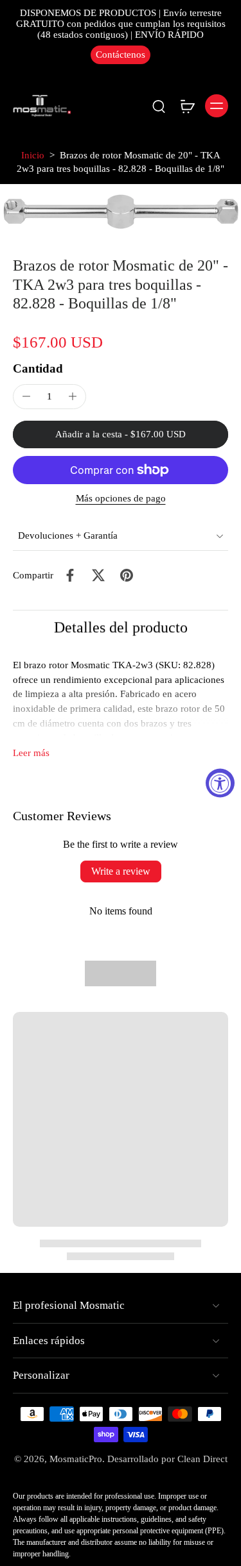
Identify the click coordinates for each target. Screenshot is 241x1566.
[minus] (26, 396)
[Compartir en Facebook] (70, 575)
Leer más (31, 753)
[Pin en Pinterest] (126, 575)
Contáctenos (120, 54)
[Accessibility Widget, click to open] (220, 783)
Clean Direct (202, 1459)
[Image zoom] (120, 211)
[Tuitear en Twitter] (98, 575)
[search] (159, 106)
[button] (120, 434)
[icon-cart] (187, 106)
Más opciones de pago (121, 498)
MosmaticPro (75, 1459)
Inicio (32, 155)
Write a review (120, 871)
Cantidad (38, 368)
